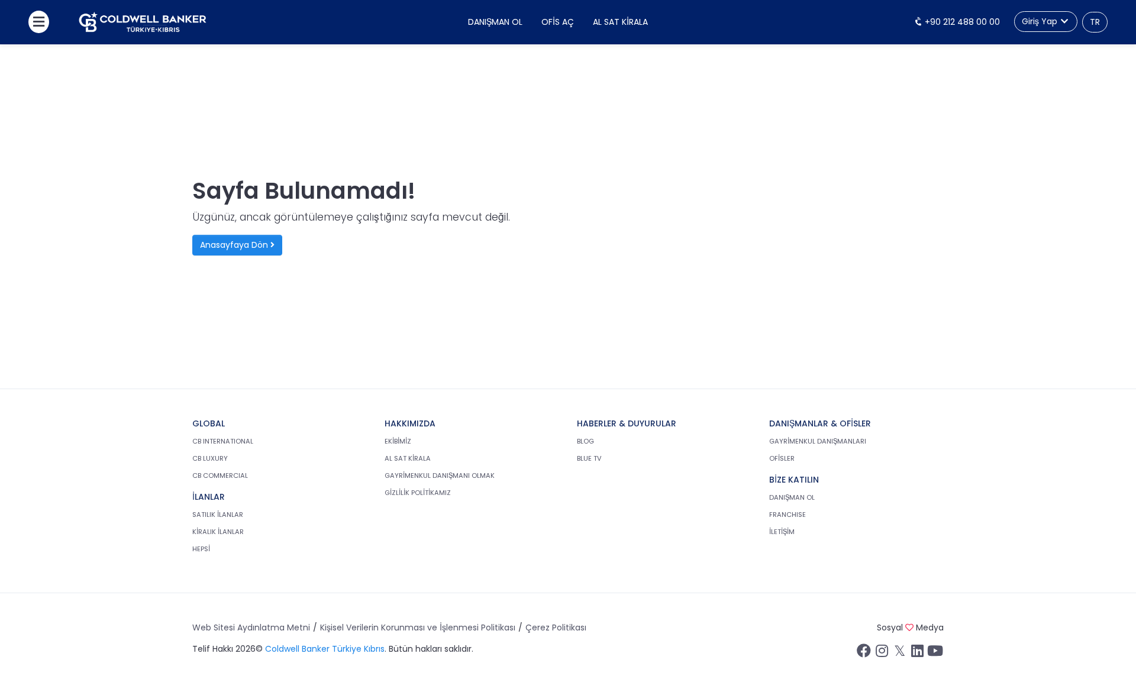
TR (1095, 22)
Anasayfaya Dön (235, 245)
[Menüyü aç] (38, 22)
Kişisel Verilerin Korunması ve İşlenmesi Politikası (417, 627)
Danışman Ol (495, 22)
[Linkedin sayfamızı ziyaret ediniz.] (917, 653)
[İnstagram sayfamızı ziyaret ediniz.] (881, 653)
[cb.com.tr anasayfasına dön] (143, 22)
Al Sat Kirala (620, 22)
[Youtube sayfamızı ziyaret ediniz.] (935, 653)
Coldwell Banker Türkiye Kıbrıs (325, 649)
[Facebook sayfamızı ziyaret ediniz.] (864, 653)
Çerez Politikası (555, 627)
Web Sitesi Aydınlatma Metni (251, 627)
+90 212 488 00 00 (961, 22)
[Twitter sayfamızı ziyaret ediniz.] (899, 653)
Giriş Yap (1041, 21)
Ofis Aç (557, 22)
